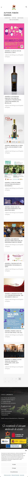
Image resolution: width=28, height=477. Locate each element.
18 (16, 378)
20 (5, 381)
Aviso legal (3, 409)
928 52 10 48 (7, 406)
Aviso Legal (22, 475)
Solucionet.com (13, 418)
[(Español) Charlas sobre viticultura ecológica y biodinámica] (14, 170)
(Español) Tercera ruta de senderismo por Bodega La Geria (13, 265)
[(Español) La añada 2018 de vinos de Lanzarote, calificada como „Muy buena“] (14, 351)
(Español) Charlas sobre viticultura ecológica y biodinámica (12, 184)
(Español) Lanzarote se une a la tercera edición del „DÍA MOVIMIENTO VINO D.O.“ (14, 295)
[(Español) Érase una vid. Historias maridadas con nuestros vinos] (14, 201)
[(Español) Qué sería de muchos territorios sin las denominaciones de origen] (14, 229)
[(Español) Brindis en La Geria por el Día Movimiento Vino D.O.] (14, 129)
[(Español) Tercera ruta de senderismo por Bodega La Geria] (14, 258)
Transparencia (4, 415)
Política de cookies (7, 475)
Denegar (14, 468)
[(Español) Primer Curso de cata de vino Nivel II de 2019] (14, 319)
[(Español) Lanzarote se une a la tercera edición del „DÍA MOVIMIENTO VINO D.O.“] (14, 285)
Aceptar (14, 464)
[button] (26, 450)
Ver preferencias (14, 471)
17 (12, 378)
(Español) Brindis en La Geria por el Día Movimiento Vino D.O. (14, 147)
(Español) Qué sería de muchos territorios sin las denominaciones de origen (13, 240)
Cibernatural (21, 418)
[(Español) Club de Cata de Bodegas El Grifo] (14, 36)
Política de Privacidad (15, 475)
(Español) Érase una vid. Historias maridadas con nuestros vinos (13, 208)
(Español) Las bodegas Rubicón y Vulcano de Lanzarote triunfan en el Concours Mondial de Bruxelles (13, 100)
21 (8, 381)
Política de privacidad (6, 411)
